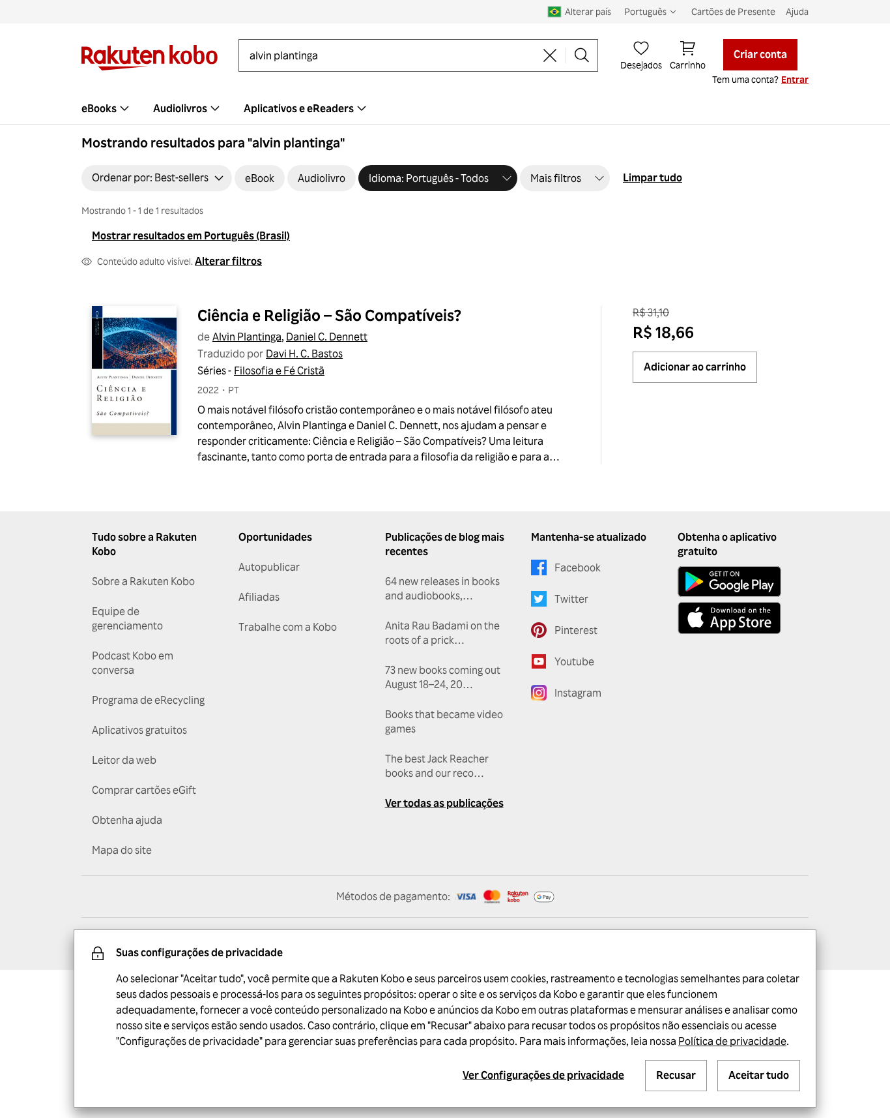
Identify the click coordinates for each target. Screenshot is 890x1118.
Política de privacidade (732, 1041)
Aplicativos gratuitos (139, 729)
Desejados (641, 64)
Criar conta (760, 54)
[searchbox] (392, 55)
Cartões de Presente (733, 11)
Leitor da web (124, 759)
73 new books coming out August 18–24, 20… (442, 677)
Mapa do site (122, 849)
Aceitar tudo (758, 1074)
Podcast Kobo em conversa (132, 662)
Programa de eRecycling (148, 699)
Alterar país (588, 11)
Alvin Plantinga (246, 336)
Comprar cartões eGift (144, 789)
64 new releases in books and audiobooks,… (442, 588)
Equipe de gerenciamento (127, 618)
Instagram (577, 692)
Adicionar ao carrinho (695, 366)
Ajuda (797, 11)
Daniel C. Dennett (326, 336)
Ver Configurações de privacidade (543, 1074)
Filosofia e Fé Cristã (279, 370)
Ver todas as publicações (444, 802)
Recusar (676, 1074)
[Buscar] (581, 55)
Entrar (795, 79)
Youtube (574, 661)
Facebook (577, 567)
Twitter (571, 598)
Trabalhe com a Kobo (287, 626)
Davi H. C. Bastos (304, 353)
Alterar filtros (228, 260)
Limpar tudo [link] (652, 177)
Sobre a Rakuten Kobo (143, 581)
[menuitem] (107, 108)
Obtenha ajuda (127, 819)
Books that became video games (444, 721)
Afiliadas (259, 596)
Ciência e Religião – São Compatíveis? (329, 315)
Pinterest (575, 630)
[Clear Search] (550, 55)
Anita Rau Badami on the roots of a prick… (442, 632)
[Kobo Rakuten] (149, 57)
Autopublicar (269, 566)
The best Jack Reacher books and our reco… (437, 765)
